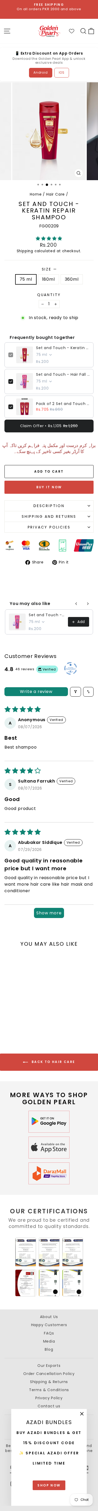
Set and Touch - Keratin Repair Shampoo (63, 347)
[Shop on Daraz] (49, 1173)
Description (49, 505)
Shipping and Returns (49, 516)
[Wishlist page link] (74, 31)
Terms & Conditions (49, 1389)
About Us (49, 1316)
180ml (48, 279)
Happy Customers (49, 1324)
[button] (49, 239)
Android (40, 72)
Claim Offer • (49, 425)
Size (49, 269)
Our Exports (49, 1365)
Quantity (49, 294)
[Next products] (88, 603)
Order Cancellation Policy (49, 1373)
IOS (62, 72)
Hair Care (55, 194)
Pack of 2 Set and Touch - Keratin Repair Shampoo (63, 403)
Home (36, 194)
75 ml (26, 279)
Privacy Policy (49, 1398)
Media (49, 1341)
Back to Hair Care (52, 1062)
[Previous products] (76, 603)
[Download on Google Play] (49, 1122)
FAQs (49, 1333)
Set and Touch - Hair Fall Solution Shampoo (63, 374)
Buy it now (49, 487)
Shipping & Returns (49, 1381)
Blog (49, 1349)
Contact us (49, 1406)
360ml (72, 279)
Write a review (36, 692)
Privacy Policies (49, 527)
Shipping (25, 251)
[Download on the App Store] (49, 1148)
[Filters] (75, 692)
